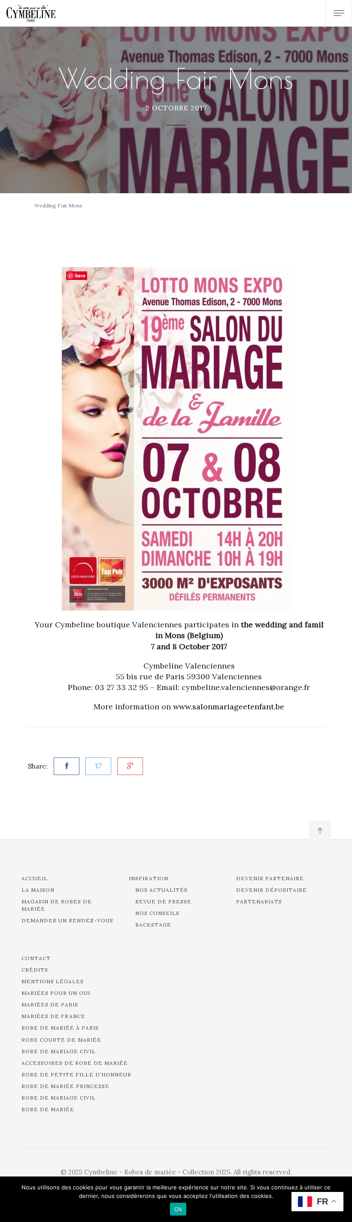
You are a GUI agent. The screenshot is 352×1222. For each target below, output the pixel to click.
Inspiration (148, 878)
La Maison (38, 890)
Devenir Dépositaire (271, 890)
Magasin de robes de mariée (56, 905)
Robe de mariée (47, 1109)
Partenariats (259, 901)
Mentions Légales (52, 981)
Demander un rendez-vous (67, 920)
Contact (36, 958)
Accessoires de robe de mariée (74, 1063)
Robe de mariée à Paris (60, 1027)
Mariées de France (53, 1016)
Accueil (34, 878)
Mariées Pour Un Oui (55, 993)
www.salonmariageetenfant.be (228, 706)
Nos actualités (161, 890)
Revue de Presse (163, 901)
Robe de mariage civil (58, 1051)
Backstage (153, 924)
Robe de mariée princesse (65, 1086)
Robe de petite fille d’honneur (76, 1074)
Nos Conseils (157, 913)
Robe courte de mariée (61, 1040)
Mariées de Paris (49, 1004)
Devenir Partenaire (270, 878)
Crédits (34, 970)
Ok (178, 1209)
